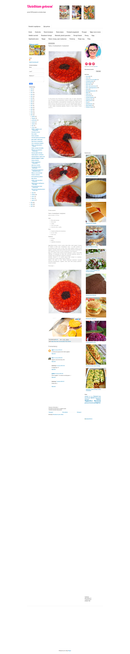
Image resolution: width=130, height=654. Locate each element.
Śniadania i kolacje (46, 35)
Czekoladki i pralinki (89, 81)
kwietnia (33, 194)
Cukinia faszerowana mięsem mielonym (93, 365)
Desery (86, 35)
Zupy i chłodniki (89, 105)
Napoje (43, 39)
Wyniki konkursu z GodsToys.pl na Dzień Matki (37, 184)
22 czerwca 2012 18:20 (58, 357)
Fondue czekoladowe (35, 135)
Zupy (92, 35)
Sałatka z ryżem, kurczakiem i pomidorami (37, 181)
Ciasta (30, 32)
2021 (32, 98)
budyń (52, 341)
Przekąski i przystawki (73, 32)
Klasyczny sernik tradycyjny (91, 223)
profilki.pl (96, 66)
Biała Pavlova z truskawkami (36, 141)
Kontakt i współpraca (34, 26)
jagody (63, 341)
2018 (32, 103)
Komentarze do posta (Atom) (58, 414)
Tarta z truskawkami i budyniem (37, 143)
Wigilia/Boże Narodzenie (93, 401)
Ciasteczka (38, 32)
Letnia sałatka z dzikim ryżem (36, 139)
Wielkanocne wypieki (33, 44)
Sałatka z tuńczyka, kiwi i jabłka (37, 148)
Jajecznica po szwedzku (35, 165)
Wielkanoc (98, 399)
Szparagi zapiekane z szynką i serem (38, 156)
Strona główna (65, 412)
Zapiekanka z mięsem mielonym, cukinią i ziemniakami (93, 390)
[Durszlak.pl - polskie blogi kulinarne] (88, 418)
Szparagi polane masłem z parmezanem (36, 167)
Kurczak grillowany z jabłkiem (37, 176)
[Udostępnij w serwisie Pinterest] (68, 339)
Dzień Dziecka (91, 396)
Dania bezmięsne (48, 32)
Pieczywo (84, 32)
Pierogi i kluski (77, 35)
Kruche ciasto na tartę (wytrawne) (92, 199)
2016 (32, 107)
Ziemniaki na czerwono (35, 132)
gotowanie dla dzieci (89, 402)
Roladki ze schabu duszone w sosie (92, 176)
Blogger (69, 650)
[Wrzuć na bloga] (64, 339)
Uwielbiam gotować (40, 6)
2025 (32, 90)
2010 (32, 204)
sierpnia (33, 123)
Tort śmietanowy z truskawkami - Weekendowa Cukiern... (37, 170)
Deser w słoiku (34, 134)
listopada (33, 118)
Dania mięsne (60, 32)
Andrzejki (86, 396)
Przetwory (72, 39)
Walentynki (87, 399)
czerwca (33, 127)
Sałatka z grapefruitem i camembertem (35, 162)
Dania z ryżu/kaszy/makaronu (91, 87)
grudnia (33, 116)
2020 (32, 100)
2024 (32, 92)
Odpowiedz (54, 353)
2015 (32, 109)
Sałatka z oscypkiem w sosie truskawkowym (36, 129)
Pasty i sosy (81, 39)
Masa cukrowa (34, 178)
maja (33, 192)
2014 (32, 111)
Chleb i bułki (88, 76)
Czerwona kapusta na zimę (91, 342)
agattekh (53, 373)
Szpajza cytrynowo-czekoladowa (37, 154)
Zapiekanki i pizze (34, 39)
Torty (88, 39)
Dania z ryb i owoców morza (91, 86)
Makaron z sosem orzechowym (36, 173)
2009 (32, 206)
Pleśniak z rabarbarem (35, 174)
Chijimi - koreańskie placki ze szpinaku (36, 145)
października (34, 120)
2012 (32, 114)
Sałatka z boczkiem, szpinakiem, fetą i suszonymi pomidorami (93, 271)
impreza (98, 403)
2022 (32, 96)
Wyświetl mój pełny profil (33, 62)
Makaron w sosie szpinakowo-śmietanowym (36, 150)
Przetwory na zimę (89, 99)
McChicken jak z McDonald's (91, 318)
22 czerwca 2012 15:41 (58, 350)
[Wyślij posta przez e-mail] (61, 339)
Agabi (53, 350)
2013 (32, 113)
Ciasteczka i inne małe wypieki (91, 79)
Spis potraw (46, 26)
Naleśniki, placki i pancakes (62, 35)
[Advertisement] (65, 438)
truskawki (69, 341)
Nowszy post (51, 412)
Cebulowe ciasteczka (35, 160)
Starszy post (79, 412)
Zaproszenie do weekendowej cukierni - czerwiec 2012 (38, 190)
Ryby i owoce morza (95, 32)
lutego (33, 198)
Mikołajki (88, 397)
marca (33, 196)
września (33, 122)
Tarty (66, 341)
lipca (33, 125)
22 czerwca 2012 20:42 (60, 365)
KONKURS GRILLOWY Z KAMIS (37, 158)
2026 (32, 89)
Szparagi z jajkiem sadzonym (36, 152)
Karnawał (95, 396)
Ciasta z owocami (59, 341)
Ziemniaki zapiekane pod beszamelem (38, 137)
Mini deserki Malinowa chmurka (92, 246)
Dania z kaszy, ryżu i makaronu (57, 39)
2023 (32, 94)
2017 (32, 105)
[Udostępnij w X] (65, 339)
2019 (32, 101)
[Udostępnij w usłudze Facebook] (67, 339)
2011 (31, 202)
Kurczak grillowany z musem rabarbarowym (36, 187)
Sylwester (93, 397)
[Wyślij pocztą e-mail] (63, 339)
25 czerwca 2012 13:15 (59, 373)
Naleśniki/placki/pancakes (90, 90)
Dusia (53, 357)
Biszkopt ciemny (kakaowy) (91, 295)
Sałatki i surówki (33, 35)
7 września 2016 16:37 (60, 381)
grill (94, 402)
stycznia (33, 200)
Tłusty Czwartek (98, 397)
